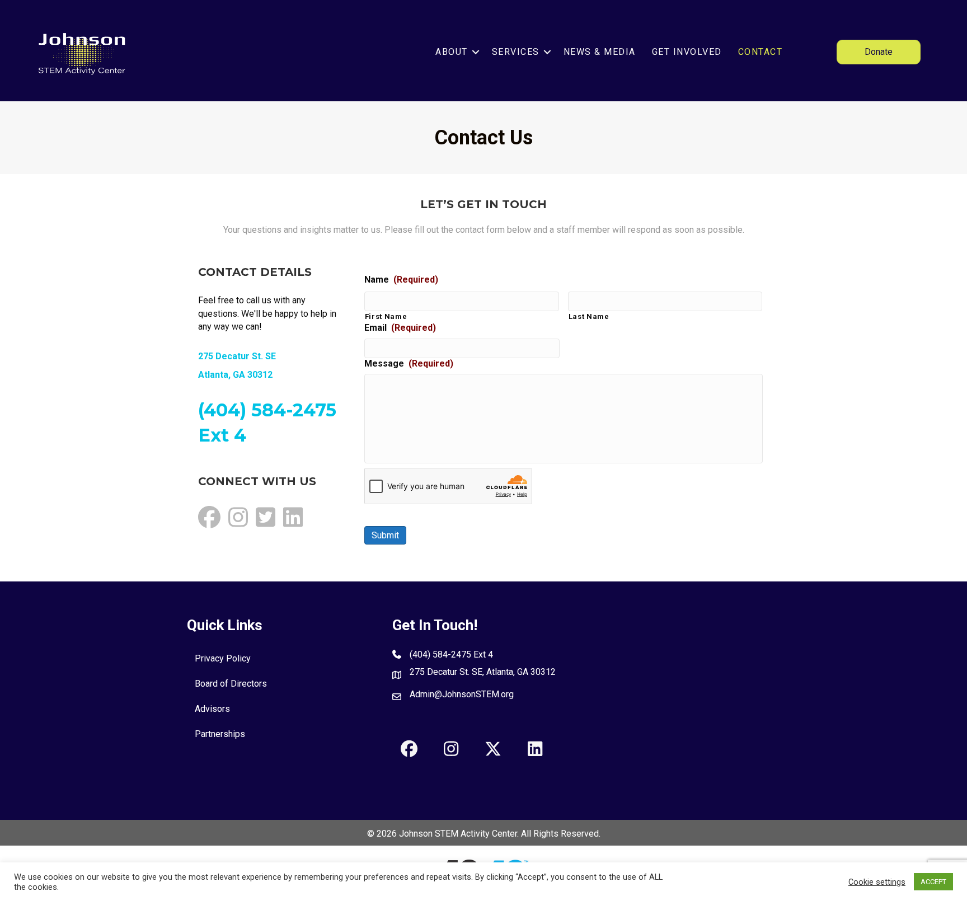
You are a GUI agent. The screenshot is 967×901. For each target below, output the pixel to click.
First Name (386, 316)
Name (401, 279)
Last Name (589, 316)
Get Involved (687, 51)
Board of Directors (231, 683)
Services (515, 51)
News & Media (600, 51)
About (451, 51)
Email (400, 327)
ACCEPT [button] (933, 881)
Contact (760, 51)
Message (408, 363)
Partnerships (220, 734)
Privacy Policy (223, 658)
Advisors (212, 708)
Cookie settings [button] (876, 882)
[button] (476, 51)
